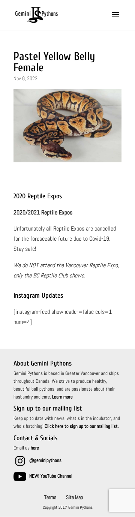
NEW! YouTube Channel (50, 476)
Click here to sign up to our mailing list (81, 426)
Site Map (74, 497)
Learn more (62, 397)
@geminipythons (45, 460)
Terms (50, 497)
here (35, 448)
